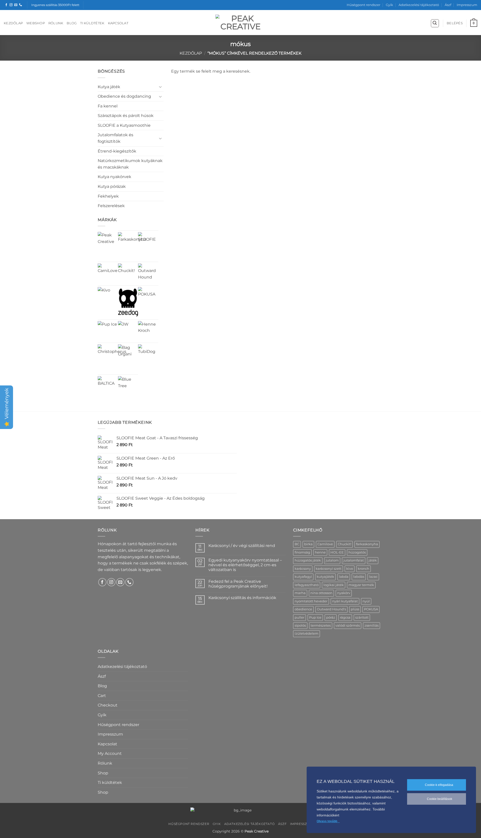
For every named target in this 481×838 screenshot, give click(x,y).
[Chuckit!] (128, 273)
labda (343, 577)
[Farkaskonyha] (132, 246)
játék (373, 560)
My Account (110, 753)
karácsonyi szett (328, 569)
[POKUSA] (148, 297)
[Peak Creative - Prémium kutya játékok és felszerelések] (240, 23)
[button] (435, 23)
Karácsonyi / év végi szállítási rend (241, 545)
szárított (362, 617)
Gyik (389, 5)
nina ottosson (321, 593)
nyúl (366, 601)
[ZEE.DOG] (128, 302)
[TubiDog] (148, 354)
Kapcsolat (118, 23)
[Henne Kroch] (148, 331)
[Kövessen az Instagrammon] (11, 5)
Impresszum (467, 5)
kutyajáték (325, 577)
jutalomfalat (353, 560)
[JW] (123, 326)
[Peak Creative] (108, 242)
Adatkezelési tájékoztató (419, 5)
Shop (103, 773)
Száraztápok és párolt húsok (126, 115)
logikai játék (333, 585)
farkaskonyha (367, 544)
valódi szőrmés (347, 625)
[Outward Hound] (148, 273)
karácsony (303, 569)
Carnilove (325, 544)
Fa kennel (107, 106)
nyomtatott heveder (311, 601)
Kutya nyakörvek (114, 176)
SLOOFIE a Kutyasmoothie (124, 125)
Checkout (107, 705)
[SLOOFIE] (148, 242)
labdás (358, 577)
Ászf (448, 5)
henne (320, 552)
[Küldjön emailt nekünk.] (15, 5)
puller (299, 617)
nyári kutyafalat (345, 601)
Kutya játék (109, 86)
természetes (321, 625)
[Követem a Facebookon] (6, 5)
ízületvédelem (306, 633)
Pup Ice (315, 617)
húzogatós (357, 552)
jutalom (332, 560)
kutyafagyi (303, 577)
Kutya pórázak (112, 186)
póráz (330, 617)
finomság (302, 552)
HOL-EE (337, 552)
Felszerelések (111, 205)
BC (297, 544)
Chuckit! (344, 544)
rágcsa (345, 617)
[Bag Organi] (128, 354)
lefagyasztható (307, 585)
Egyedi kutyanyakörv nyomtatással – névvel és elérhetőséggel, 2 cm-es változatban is (245, 565)
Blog (72, 23)
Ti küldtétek (92, 23)
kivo (349, 569)
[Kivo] (104, 293)
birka (308, 544)
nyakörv (343, 593)
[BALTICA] (108, 386)
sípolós (300, 625)
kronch (363, 569)
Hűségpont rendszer (363, 5)
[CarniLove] (108, 273)
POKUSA (371, 609)
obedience (303, 609)
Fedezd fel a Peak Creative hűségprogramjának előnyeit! (238, 584)
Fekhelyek (108, 196)
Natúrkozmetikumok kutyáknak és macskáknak (130, 164)
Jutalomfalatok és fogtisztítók (115, 138)
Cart (102, 695)
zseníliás (372, 625)
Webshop (35, 23)
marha (300, 593)
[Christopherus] (112, 358)
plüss (355, 609)
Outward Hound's (331, 609)
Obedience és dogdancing (124, 96)
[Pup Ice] (107, 331)
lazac (373, 577)
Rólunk (55, 23)
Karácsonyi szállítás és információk (242, 597)
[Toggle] (161, 87)
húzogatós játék (308, 560)
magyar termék (361, 585)
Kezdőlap (13, 23)
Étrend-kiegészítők (117, 151)
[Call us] (20, 5)
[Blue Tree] (128, 386)
